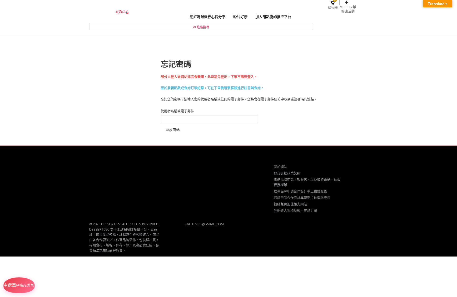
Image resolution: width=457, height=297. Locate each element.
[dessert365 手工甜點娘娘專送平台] (122, 12)
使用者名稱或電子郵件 (177, 111)
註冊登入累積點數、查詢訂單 (295, 210)
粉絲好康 (240, 17)
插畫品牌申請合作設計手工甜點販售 (300, 191)
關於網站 (280, 167)
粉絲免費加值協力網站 (290, 204)
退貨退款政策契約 (287, 173)
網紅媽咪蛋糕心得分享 (207, 17)
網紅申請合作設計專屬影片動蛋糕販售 (302, 198)
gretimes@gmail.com (204, 224)
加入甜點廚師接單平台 (273, 17)
